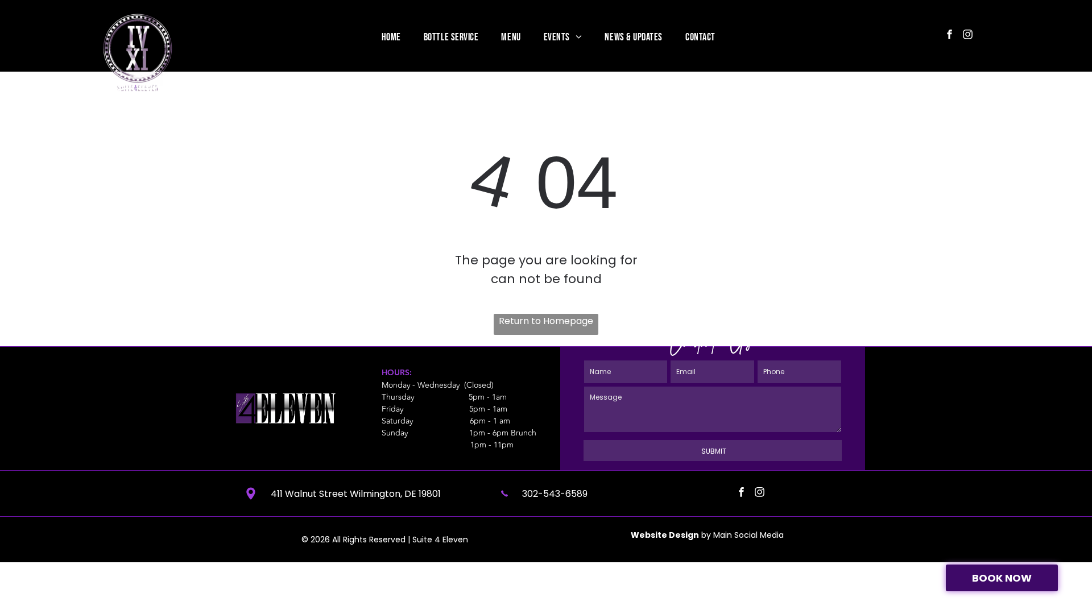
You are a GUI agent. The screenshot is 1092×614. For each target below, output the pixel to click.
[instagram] (968, 35)
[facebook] (949, 35)
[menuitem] (391, 37)
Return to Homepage (546, 320)
